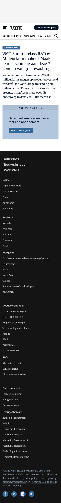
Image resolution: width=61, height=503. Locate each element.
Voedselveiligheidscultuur (16, 328)
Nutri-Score (9, 275)
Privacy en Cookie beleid (43, 482)
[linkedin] (23, 494)
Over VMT (11, 170)
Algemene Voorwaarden (15, 482)
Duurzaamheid (11, 388)
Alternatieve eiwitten (13, 363)
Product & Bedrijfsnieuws (16, 457)
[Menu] (5, 28)
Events (6, 180)
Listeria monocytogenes (15, 311)
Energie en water (11, 399)
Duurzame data (11, 405)
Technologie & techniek (15, 451)
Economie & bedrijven (14, 429)
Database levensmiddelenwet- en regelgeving (26, 258)
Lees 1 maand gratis (46, 27)
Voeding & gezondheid (14, 445)
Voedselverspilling (12, 394)
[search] (55, 36)
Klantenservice (10, 191)
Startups (7, 234)
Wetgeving (9, 252)
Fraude (6, 333)
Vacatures (8, 208)
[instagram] (31, 494)
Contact (7, 197)
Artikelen (7, 223)
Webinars (7, 229)
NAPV (6, 269)
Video (5, 245)
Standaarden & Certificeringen (18, 286)
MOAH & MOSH (11, 350)
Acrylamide (9, 345)
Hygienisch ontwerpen (14, 322)
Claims (6, 280)
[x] (14, 494)
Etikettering (9, 264)
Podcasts (7, 240)
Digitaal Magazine (12, 185)
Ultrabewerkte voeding (14, 374)
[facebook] (5, 494)
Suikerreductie (10, 368)
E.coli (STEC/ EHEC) (13, 317)
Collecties (11, 159)
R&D (5, 357)
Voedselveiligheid (13, 305)
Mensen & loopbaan (13, 434)
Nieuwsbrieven (15, 164)
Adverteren (8, 202)
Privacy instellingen (13, 485)
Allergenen (8, 292)
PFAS (5, 339)
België (6, 423)
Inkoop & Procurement (14, 417)
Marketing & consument (15, 440)
